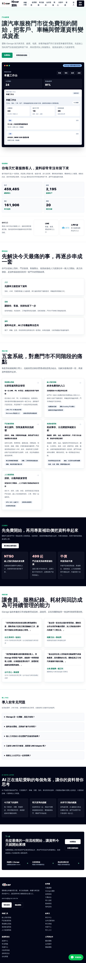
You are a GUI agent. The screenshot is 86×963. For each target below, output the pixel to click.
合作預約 (48, 3)
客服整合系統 (6, 924)
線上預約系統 (6, 917)
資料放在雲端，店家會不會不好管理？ (21, 726)
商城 (53, 3)
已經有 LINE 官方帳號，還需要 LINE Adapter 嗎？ (26, 746)
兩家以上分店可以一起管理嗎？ (18, 755)
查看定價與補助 (72, 848)
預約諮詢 (80, 3)
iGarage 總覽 (50, 891)
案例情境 (48, 903)
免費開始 (7, 55)
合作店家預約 (50, 920)
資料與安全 (6, 953)
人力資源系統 (6, 930)
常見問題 (5, 944)
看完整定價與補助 (10, 546)
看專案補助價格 (21, 55)
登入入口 (48, 930)
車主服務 (41, 3)
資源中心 (5, 941)
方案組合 (48, 897)
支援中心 (5, 947)
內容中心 (60, 3)
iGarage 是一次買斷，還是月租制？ (20, 717)
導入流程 (48, 900)
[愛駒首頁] (6, 4)
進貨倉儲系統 (6, 927)
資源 (65, 3)
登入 (73, 3)
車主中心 (48, 917)
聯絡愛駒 (18, 905)
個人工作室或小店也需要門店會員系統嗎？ (23, 736)
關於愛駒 (48, 941)
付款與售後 (6, 950)
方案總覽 (48, 888)
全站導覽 (5, 956)
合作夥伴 (48, 944)
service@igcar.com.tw (10, 898)
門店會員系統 (6, 920)
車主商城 (48, 924)
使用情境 (34, 3)
